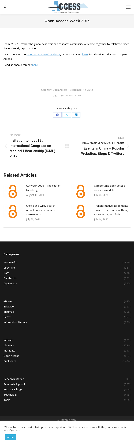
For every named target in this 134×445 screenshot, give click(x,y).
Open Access (60, 89)
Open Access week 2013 (70, 95)
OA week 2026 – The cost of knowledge (43, 188)
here (85, 54)
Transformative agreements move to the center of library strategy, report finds (111, 210)
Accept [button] (10, 437)
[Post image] (13, 191)
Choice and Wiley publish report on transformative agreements (41, 210)
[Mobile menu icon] (128, 7)
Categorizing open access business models (109, 188)
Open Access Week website (43, 54)
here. (35, 65)
